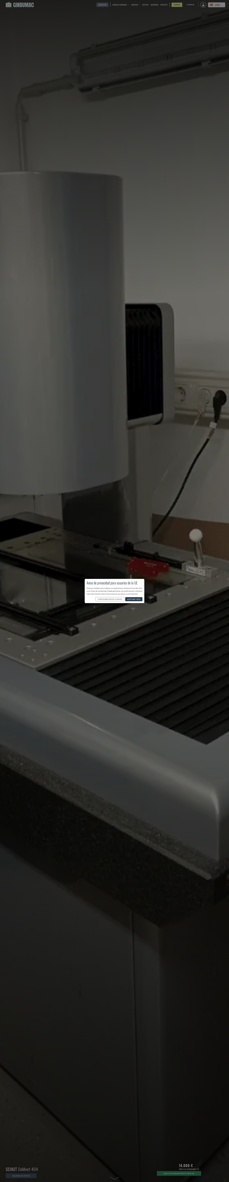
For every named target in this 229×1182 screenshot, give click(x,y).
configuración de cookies (110, 599)
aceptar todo (133, 599)
